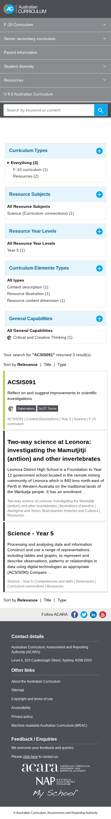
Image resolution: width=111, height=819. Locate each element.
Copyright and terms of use (32, 699)
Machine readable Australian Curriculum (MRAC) (49, 726)
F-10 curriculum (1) (30, 169)
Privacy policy (22, 717)
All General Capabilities (30, 330)
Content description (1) (27, 287)
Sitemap (17, 690)
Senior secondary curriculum (30, 38)
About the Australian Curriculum (35, 681)
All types (15, 280)
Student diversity (19, 66)
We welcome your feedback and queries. (42, 748)
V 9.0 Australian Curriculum (28, 94)
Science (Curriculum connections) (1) (40, 213)
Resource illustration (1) (28, 293)
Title (47, 364)
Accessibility (20, 708)
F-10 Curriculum (18, 24)
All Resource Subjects (28, 206)
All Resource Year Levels (31, 243)
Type (61, 364)
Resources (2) (25, 176)
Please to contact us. (35, 757)
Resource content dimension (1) (36, 300)
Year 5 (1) (16, 250)
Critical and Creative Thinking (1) (42, 337)
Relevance (27, 364)
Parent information (20, 52)
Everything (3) (24, 162)
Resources (13, 80)
